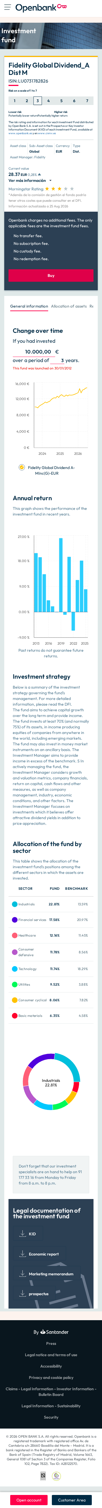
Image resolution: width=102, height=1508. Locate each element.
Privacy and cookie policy (51, 1377)
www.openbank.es (20, 133)
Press (51, 1343)
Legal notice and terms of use (51, 1354)
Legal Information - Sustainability (51, 1405)
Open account (28, 1500)
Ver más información (28, 180)
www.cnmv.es (47, 133)
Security (51, 1417)
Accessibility (51, 1366)
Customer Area (72, 1500)
